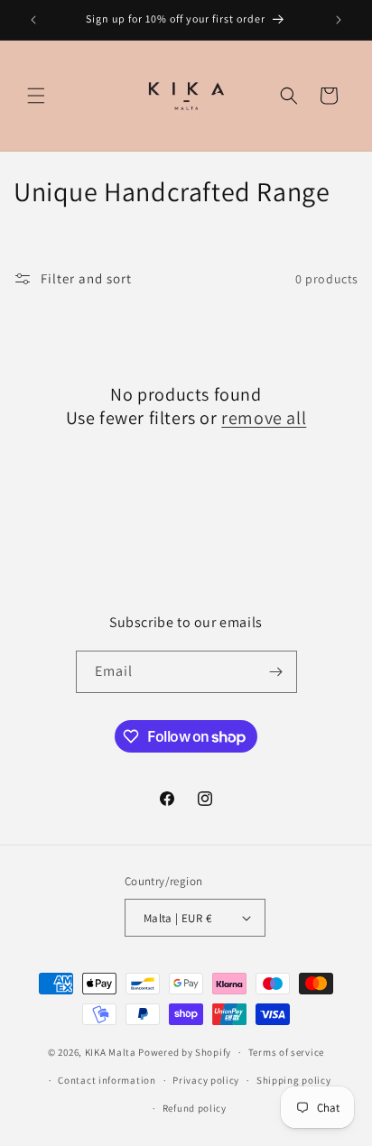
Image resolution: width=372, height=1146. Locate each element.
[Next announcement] (338, 20)
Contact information (106, 1080)
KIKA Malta (110, 1052)
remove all (263, 418)
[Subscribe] (276, 672)
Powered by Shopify (184, 1052)
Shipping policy (293, 1080)
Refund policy (195, 1108)
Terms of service (286, 1052)
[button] (36, 96)
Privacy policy (205, 1080)
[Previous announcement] (33, 20)
